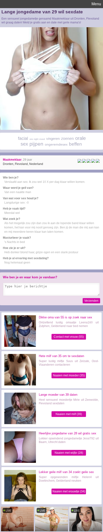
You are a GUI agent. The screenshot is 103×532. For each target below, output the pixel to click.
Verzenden (91, 300)
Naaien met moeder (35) (69, 375)
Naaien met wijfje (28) (69, 452)
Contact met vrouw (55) (69, 336)
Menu (96, 4)
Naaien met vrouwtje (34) (68, 491)
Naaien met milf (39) (69, 414)
